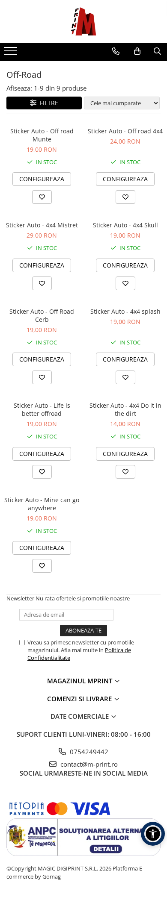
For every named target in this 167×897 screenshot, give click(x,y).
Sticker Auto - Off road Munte (42, 135)
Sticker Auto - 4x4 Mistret (42, 225)
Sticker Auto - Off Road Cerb (41, 315)
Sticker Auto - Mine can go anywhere (41, 504)
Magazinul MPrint (80, 680)
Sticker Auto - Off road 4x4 (125, 131)
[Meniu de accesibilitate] (153, 834)
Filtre (47, 103)
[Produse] (11, 53)
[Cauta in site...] (157, 51)
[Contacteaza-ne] (115, 51)
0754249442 (88, 751)
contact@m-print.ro (88, 764)
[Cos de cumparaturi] (137, 51)
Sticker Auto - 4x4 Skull (125, 225)
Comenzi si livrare (80, 698)
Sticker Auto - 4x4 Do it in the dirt (125, 409)
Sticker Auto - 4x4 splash (125, 311)
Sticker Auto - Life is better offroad (42, 409)
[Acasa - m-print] (83, 21)
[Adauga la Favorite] (42, 197)
